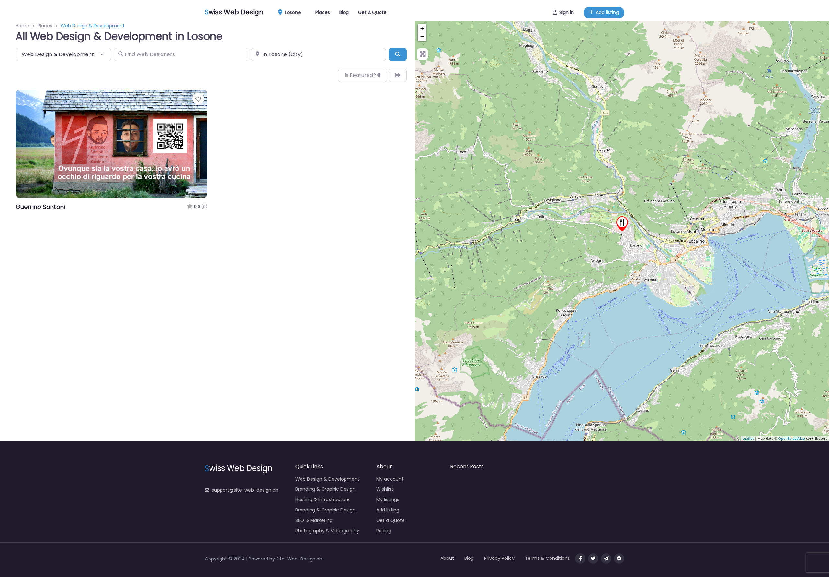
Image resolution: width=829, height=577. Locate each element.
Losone (292, 12)
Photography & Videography (327, 530)
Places (322, 12)
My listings (387, 499)
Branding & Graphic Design (325, 489)
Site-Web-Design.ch (299, 559)
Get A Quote (372, 12)
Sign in (566, 12)
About (447, 558)
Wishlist (384, 489)
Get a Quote (390, 520)
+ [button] (422, 28)
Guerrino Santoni (40, 207)
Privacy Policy (499, 558)
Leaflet (748, 438)
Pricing (383, 530)
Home (22, 25)
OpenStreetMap (791, 438)
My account (389, 479)
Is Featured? (361, 75)
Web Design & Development (327, 479)
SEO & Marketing (314, 520)
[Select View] (398, 75)
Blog (344, 12)
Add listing (607, 12)
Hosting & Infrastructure (322, 499)
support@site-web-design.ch (245, 490)
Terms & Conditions (547, 558)
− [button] (422, 36)
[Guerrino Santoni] (622, 223)
